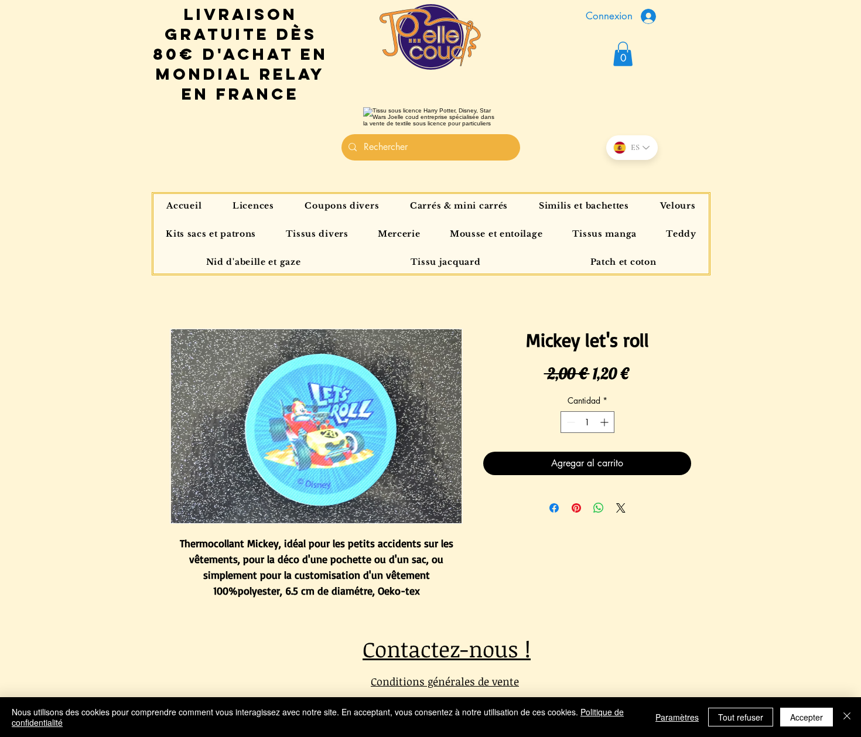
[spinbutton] (587, 422)
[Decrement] (569, 422)
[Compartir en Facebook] (554, 508)
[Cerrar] (847, 717)
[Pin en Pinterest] (576, 508)
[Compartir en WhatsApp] (599, 508)
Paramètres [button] (677, 717)
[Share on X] (621, 508)
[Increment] (605, 422)
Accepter (806, 717)
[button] (623, 54)
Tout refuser (740, 717)
